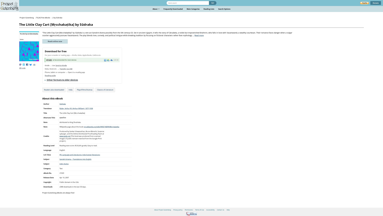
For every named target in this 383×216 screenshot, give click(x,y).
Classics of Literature (105, 90)
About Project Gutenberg (162, 210)
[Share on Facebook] (27, 64)
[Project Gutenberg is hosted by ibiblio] (191, 215)
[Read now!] (29, 61)
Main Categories (193, 9)
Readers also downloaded (54, 90)
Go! (212, 3)
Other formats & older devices (62, 80)
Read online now (55, 41)
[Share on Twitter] (24, 64)
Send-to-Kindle (61, 65)
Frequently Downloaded (173, 9)
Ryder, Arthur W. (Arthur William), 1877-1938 (76, 108)
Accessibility (210, 210)
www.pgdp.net (65, 136)
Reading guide (50, 75)
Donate (376, 3)
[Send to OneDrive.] (111, 60)
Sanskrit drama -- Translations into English (75, 159)
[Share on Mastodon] (20, 64)
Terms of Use (199, 210)
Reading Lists (209, 9)
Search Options (224, 9)
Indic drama (64, 164)
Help (228, 210)
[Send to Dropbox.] (105, 60)
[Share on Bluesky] (31, 64)
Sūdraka (63, 104)
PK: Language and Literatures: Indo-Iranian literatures (80, 155)
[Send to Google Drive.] (108, 60)
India (70, 90)
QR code (22, 68)
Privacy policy (177, 210)
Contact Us (220, 210)
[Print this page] (34, 64)
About (156, 9)
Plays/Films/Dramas (84, 90)
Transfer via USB (66, 69)
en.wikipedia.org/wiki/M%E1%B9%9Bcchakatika (101, 127)
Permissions (189, 210)
